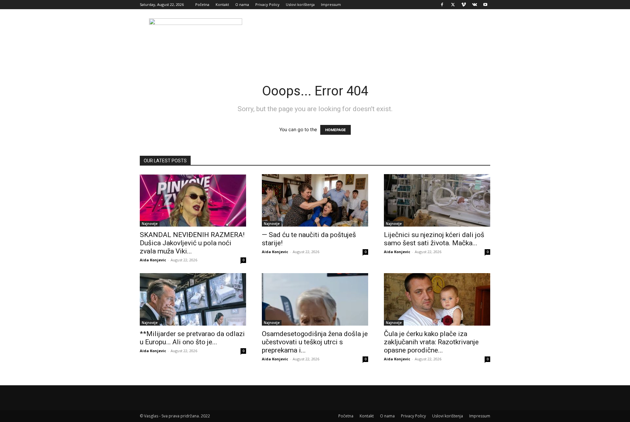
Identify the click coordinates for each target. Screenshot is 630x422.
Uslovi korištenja (300, 4)
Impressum (331, 4)
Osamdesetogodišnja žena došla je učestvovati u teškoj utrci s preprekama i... (315, 342)
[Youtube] (485, 4)
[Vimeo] (464, 4)
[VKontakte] (474, 4)
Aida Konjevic (153, 259)
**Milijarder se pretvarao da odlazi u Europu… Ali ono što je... (192, 338)
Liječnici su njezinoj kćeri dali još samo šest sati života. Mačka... (434, 239)
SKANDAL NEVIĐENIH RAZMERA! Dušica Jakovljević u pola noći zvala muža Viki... (192, 243)
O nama (242, 4)
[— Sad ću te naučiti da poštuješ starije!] (315, 200)
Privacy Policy (267, 4)
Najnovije (150, 223)
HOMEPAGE (335, 130)
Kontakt (222, 4)
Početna (202, 4)
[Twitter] (453, 4)
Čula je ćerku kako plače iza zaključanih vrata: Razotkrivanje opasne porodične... (431, 342)
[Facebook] (442, 4)
